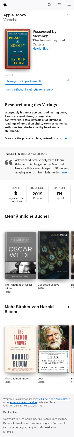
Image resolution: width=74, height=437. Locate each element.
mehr (66, 138)
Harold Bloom (41, 48)
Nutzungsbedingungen (17, 427)
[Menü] (69, 5)
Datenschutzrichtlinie (15, 423)
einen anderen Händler (23, 402)
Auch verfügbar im (28, 89)
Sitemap (8, 431)
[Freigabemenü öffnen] (68, 81)
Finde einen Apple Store (55, 399)
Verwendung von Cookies (47, 423)
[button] (49, 5)
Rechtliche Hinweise (46, 427)
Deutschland (10, 412)
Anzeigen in (22, 81)
